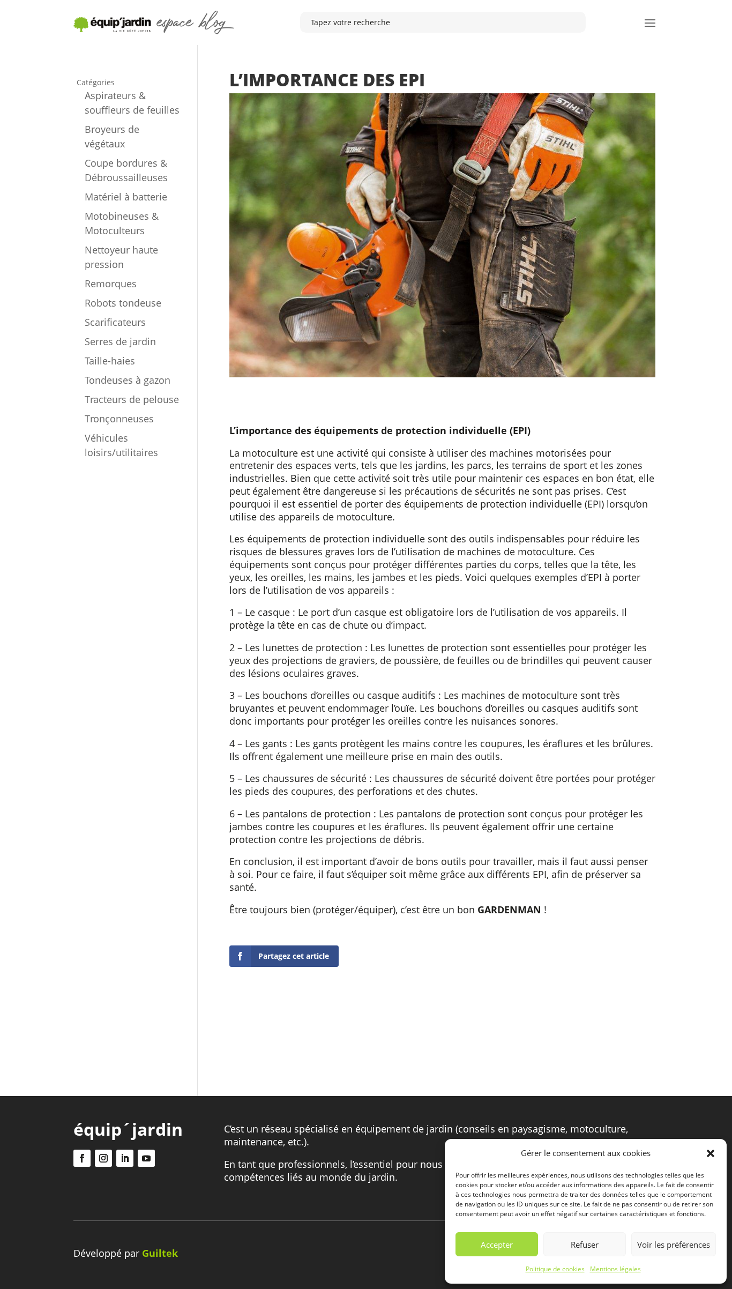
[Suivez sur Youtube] (146, 1158)
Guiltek (160, 1253)
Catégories (96, 82)
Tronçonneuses (119, 418)
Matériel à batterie (126, 196)
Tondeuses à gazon (127, 380)
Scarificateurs (115, 322)
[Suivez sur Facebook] (82, 1158)
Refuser (585, 1244)
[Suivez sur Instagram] (103, 1158)
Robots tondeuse (123, 302)
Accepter (497, 1244)
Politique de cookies (555, 1268)
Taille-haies (110, 360)
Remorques (111, 283)
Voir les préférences (673, 1244)
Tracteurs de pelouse (132, 399)
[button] (710, 1153)
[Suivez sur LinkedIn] (124, 1158)
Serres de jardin (120, 341)
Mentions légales (615, 1268)
